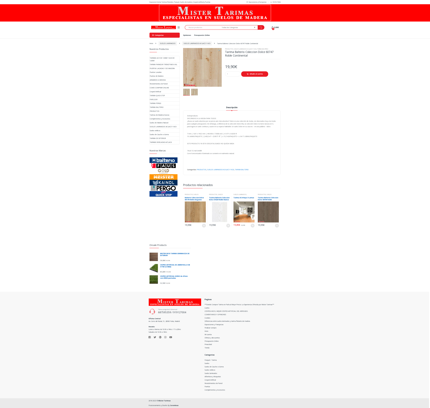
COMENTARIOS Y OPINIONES (215, 314)
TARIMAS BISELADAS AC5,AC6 (161, 142)
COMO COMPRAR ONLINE (159, 88)
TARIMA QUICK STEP (157, 95)
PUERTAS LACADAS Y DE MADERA (162, 68)
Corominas (174, 405)
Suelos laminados (211, 373)
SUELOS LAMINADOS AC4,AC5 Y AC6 (197, 43)
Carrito (207, 308)
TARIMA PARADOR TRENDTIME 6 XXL (163, 64)
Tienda (207, 348)
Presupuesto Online (202, 35)
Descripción (232, 107)
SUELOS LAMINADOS (167, 43)
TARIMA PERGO (155, 103)
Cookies (207, 318)
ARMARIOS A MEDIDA (158, 80)
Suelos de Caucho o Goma (159, 134)
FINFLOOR (153, 99)
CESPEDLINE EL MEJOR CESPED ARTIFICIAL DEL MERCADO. (226, 311)
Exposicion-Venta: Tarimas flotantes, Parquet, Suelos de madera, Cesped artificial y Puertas (179, 2)
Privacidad (208, 344)
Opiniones (187, 35)
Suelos (207, 363)
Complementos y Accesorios (160, 119)
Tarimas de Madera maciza (159, 115)
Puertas (207, 386)
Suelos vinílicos (155, 130)
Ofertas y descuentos (212, 338)
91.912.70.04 (277, 2)
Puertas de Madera (156, 76)
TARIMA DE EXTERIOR (158, 138)
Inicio (151, 43)
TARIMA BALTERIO (262, 49)
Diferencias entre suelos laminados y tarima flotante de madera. (227, 321)
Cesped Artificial (155, 92)
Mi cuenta (208, 334)
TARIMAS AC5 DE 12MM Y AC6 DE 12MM (162, 59)
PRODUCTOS (229, 49)
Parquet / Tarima (211, 360)
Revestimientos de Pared (159, 84)
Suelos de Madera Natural (159, 123)
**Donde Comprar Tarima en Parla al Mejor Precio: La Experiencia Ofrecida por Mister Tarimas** (239, 304)
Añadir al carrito (256, 74)
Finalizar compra (210, 328)
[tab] (232, 108)
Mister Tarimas (164, 401)
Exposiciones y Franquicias (258, 2)
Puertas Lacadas (156, 72)
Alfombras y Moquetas (213, 376)
